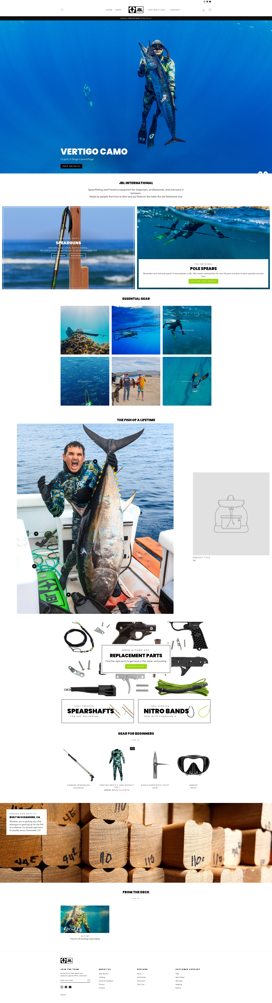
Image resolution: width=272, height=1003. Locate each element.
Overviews (141, 981)
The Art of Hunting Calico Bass (85, 938)
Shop (119, 10)
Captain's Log (157, 10)
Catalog (102, 977)
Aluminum (59, 256)
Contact (175, 10)
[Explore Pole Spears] (203, 247)
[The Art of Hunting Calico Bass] (85, 919)
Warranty (179, 981)
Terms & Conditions (106, 981)
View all (136, 740)
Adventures (141, 977)
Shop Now (203, 166)
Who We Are (103, 974)
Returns (178, 988)
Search (63, 995)
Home (109, 10)
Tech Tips (140, 984)
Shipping (179, 984)
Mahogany (77, 256)
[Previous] (260, 173)
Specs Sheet (180, 977)
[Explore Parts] (136, 659)
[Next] (266, 173)
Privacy (102, 984)
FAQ (177, 974)
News (139, 974)
